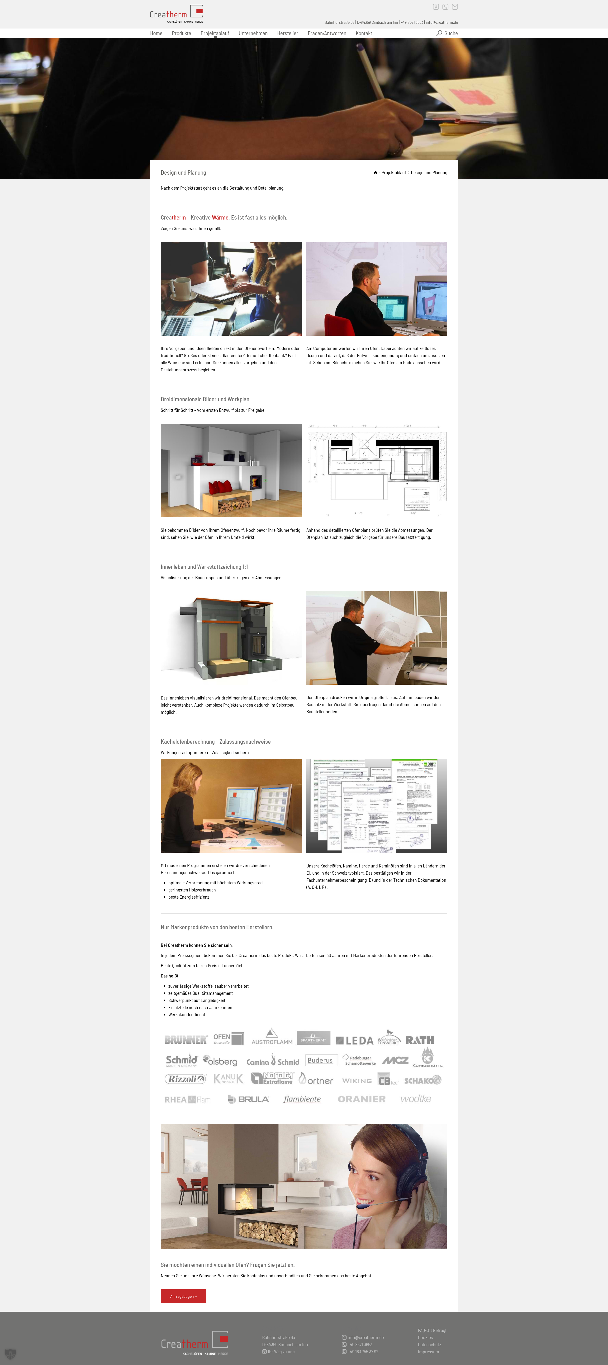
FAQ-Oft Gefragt (432, 1330)
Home (156, 33)
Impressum (428, 1351)
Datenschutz (429, 1344)
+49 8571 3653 (412, 22)
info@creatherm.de (442, 22)
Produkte (181, 33)
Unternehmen (253, 33)
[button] (10, 1354)
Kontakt (364, 33)
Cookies (425, 1337)
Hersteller (287, 33)
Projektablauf (215, 33)
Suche (451, 33)
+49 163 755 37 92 (363, 1351)
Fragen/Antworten (327, 33)
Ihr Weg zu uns (281, 1351)
